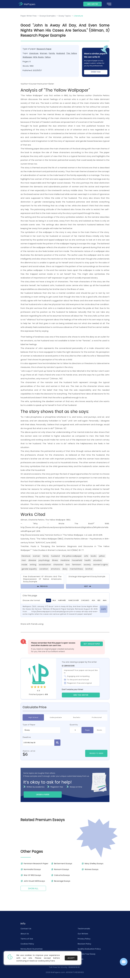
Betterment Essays (63, 863)
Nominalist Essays (32, 869)
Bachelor (76, 717)
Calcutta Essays (62, 875)
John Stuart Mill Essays (34, 881)
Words (99, 730)
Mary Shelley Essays (94, 863)
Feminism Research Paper (36, 863)
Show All (33, 888)
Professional (97, 717)
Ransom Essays (61, 869)
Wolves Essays (92, 869)
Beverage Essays (62, 881)
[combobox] (41, 730)
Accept (71, 958)
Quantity (74, 725)
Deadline (27, 737)
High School (33, 717)
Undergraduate (56, 717)
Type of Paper (29, 725)
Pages (87, 730)
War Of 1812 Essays (32, 875)
